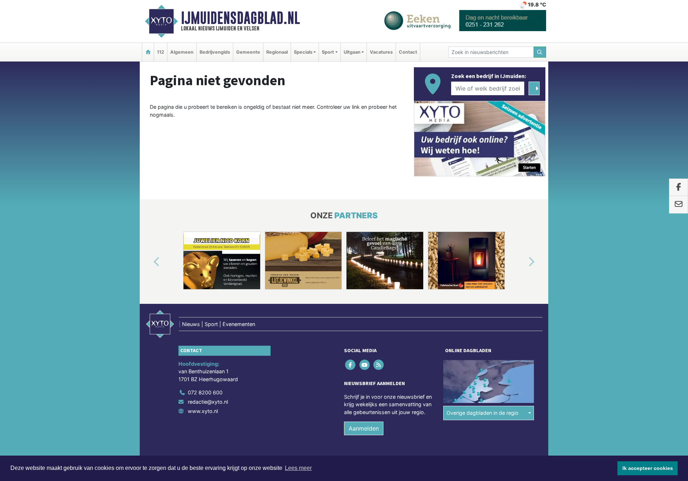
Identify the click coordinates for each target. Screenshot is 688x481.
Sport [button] (328, 52)
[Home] (148, 52)
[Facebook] (351, 364)
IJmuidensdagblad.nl (240, 17)
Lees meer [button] (298, 468)
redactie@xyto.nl (208, 402)
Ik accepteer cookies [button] (647, 468)
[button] (148, 262)
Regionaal (277, 52)
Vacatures (381, 52)
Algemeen (182, 52)
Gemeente (248, 52)
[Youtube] (365, 364)
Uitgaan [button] (352, 52)
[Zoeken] (540, 52)
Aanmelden (364, 428)
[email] (678, 204)
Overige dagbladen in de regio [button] (482, 413)
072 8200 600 (205, 392)
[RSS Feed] (379, 364)
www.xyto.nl (203, 411)
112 (160, 52)
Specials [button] (303, 52)
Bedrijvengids (215, 52)
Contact (408, 52)
